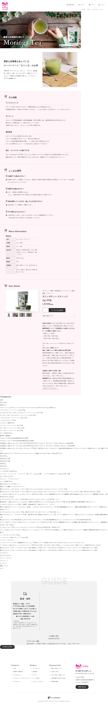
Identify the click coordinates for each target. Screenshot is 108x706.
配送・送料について (56, 668)
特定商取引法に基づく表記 (58, 678)
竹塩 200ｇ (4, 456)
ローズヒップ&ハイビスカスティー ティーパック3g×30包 (18, 415)
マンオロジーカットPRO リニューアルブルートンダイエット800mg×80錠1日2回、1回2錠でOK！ (30, 527)
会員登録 (34, 671)
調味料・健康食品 (5, 435)
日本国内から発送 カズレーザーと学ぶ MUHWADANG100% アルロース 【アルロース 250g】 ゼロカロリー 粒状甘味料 (37, 446)
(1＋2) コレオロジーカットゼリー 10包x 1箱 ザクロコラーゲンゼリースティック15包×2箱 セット (29, 499)
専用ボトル (3, 405)
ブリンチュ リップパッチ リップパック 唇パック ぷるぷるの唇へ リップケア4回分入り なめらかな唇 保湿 (35, 474)
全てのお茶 (3, 402)
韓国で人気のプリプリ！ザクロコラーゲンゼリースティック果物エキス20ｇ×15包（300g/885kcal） (31, 453)
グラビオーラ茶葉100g (7, 423)
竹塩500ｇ (3, 466)
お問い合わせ (82, 687)
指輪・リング (4, 565)
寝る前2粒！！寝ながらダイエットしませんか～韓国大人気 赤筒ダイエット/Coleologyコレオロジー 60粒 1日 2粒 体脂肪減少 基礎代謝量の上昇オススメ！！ (48, 502)
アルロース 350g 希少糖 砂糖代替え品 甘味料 (14, 438)
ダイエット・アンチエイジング (9, 479)
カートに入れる (58, 310)
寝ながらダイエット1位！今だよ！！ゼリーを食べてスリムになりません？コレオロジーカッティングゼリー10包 (33, 489)
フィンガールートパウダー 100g (10, 535)
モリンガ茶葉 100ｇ (6, 481)
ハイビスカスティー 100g (8, 420)
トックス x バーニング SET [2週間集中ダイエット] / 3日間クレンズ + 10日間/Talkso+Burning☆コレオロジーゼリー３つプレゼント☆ (42, 542)
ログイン (34, 675)
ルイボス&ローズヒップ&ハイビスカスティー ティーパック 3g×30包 (21, 412)
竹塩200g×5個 (5, 461)
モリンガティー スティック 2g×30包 (11, 430)
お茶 (1, 400)
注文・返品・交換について (58, 675)
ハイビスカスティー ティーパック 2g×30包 (13, 418)
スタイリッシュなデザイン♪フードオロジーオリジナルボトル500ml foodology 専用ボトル (28, 407)
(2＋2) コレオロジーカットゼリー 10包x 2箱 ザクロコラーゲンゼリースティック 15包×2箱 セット (30, 512)
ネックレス (3, 563)
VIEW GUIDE (7, 647)
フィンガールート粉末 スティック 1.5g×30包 (14, 537)
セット (2, 568)
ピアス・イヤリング (6, 558)
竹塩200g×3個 (5, 458)
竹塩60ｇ (3, 463)
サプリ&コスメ (4, 469)
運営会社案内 (54, 681)
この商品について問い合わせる (49, 388)
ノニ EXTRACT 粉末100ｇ (8, 471)
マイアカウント (36, 668)
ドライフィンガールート (7, 540)
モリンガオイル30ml (6, 476)
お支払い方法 (54, 671)
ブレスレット (4, 560)
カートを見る (35, 678)
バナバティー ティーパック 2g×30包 (11, 425)
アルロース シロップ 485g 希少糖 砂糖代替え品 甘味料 (17, 440)
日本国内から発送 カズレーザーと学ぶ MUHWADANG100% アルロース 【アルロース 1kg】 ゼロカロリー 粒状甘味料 (36, 443)
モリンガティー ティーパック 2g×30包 (12, 428)
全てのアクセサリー (6, 555)
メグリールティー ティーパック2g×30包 (12, 410)
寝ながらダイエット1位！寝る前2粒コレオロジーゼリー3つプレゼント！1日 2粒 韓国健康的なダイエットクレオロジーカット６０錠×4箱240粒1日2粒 (45, 519)
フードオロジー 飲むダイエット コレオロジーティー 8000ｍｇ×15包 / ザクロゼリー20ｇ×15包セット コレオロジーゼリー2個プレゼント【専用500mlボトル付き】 (50, 545)
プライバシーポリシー (38, 681)
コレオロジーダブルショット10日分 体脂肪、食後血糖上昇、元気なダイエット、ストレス (27, 504)
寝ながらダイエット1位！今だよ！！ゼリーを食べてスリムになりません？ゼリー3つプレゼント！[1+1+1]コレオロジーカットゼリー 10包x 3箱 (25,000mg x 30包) (50, 491)
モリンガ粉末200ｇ (6, 433)
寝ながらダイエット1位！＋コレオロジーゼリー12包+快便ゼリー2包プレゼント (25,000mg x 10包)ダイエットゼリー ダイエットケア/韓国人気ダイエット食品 (48, 547)
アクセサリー (4, 553)
